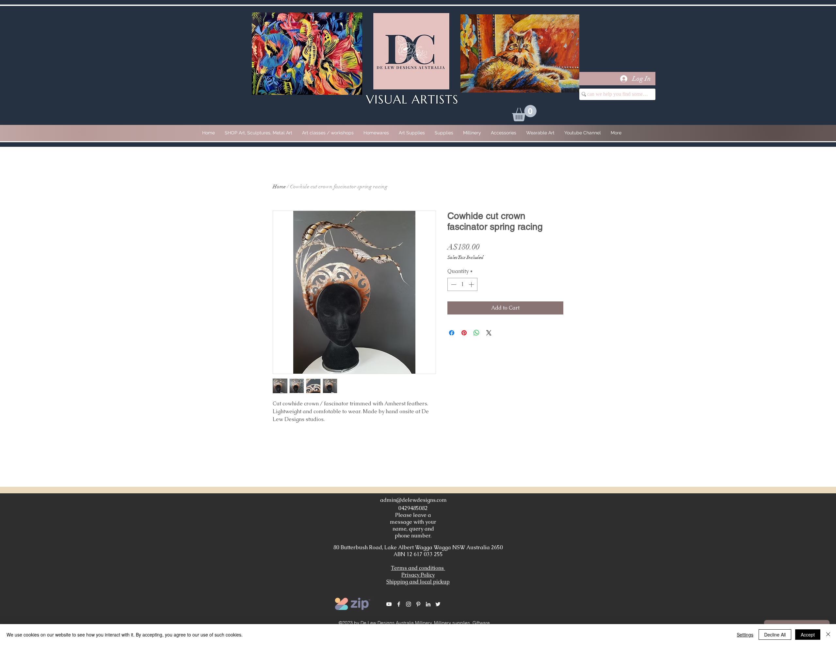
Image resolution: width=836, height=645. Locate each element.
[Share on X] (489, 333)
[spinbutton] (462, 284)
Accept (808, 634)
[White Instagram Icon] (408, 604)
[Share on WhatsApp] (476, 333)
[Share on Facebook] (452, 333)
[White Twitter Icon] (438, 604)
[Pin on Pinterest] (464, 333)
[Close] (828, 634)
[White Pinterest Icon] (418, 604)
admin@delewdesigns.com (413, 500)
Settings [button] (745, 634)
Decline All (775, 634)
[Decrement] (453, 284)
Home (279, 186)
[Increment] (471, 284)
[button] (524, 113)
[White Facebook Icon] (398, 604)
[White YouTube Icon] (389, 604)
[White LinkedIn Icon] (428, 604)
